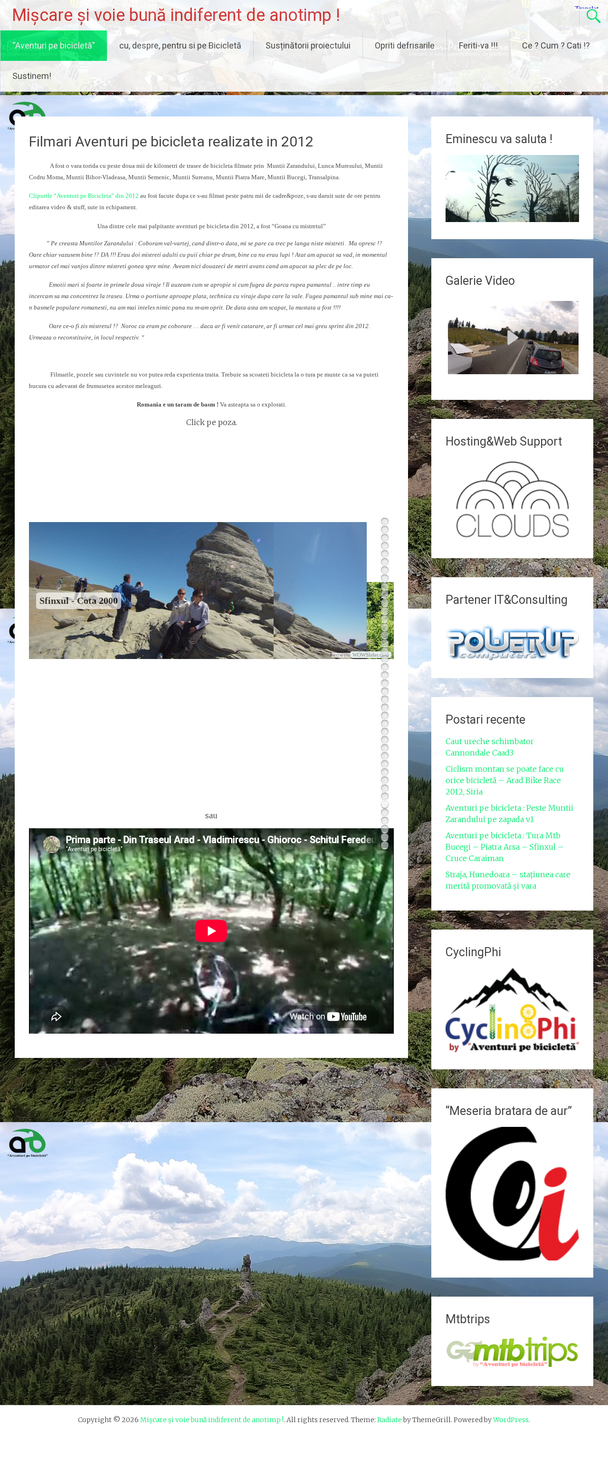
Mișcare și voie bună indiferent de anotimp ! (176, 15)
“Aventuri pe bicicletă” (53, 45)
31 (385, 764)
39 (385, 829)
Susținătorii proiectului (308, 45)
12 (385, 611)
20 (385, 675)
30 (385, 756)
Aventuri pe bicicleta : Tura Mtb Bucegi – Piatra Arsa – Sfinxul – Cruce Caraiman (505, 847)
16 (385, 643)
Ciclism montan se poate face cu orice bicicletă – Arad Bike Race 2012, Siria (505, 780)
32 (385, 772)
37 (385, 813)
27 (385, 732)
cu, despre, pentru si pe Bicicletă (180, 45)
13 (385, 619)
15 (385, 635)
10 (385, 595)
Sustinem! (31, 76)
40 (385, 837)
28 (385, 740)
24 (385, 708)
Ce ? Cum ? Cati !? (556, 45)
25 (385, 716)
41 (385, 845)
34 (385, 789)
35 (385, 797)
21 (385, 683)
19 (385, 667)
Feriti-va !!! (478, 45)
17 (385, 651)
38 (385, 821)
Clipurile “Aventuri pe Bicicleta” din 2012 (84, 195)
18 (385, 659)
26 (385, 724)
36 (385, 805)
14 (385, 627)
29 (385, 748)
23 (385, 700)
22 (385, 692)
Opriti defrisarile (405, 45)
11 (385, 603)
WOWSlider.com (370, 655)
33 (385, 780)
